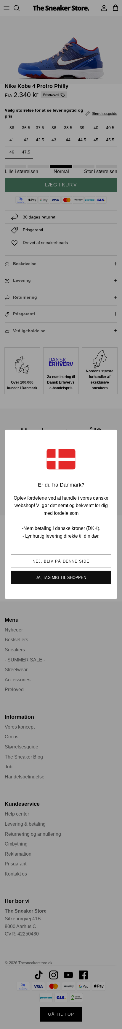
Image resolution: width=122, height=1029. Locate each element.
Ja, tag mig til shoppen (61, 577)
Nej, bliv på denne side (61, 561)
